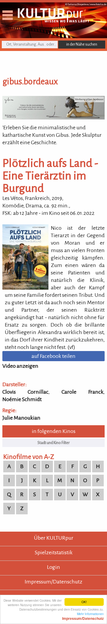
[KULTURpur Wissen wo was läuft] (53, 21)
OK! (84, 602)
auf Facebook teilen (53, 356)
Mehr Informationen (83, 615)
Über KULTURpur (53, 538)
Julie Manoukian (21, 418)
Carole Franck (82, 392)
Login (53, 567)
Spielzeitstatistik (54, 552)
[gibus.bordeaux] (53, 118)
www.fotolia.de (98, 4)
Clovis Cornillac (25, 392)
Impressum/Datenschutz (53, 582)
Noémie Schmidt (22, 399)
